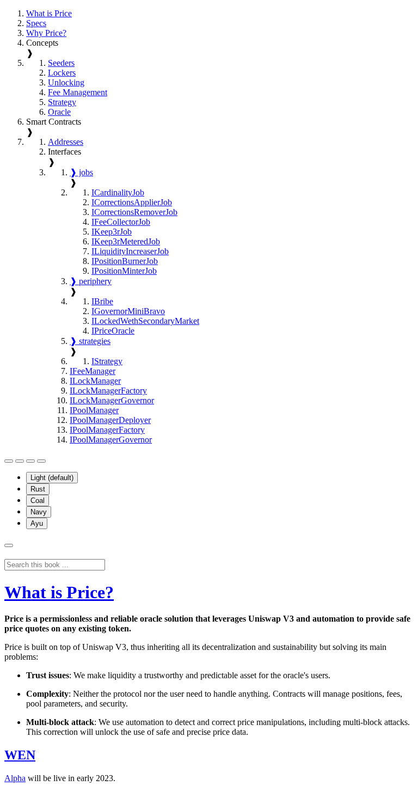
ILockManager (95, 380)
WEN (19, 755)
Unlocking (66, 82)
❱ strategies (90, 341)
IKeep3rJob (111, 231)
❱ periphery (91, 281)
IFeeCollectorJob (120, 221)
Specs (36, 23)
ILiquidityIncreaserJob (130, 251)
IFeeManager (92, 371)
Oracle (59, 111)
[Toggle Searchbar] (8, 545)
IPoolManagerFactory (107, 429)
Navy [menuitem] (38, 512)
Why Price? (46, 33)
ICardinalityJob (117, 192)
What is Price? (59, 592)
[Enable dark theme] (41, 461)
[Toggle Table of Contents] (8, 461)
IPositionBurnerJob (124, 261)
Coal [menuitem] (37, 500)
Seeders (61, 62)
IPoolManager (94, 410)
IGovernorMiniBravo (128, 311)
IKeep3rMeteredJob (125, 241)
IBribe (102, 301)
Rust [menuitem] (37, 489)
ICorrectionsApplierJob (131, 202)
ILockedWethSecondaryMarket (145, 321)
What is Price (49, 13)
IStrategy (106, 361)
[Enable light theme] (30, 461)
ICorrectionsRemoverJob (134, 212)
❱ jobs (81, 172)
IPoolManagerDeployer (110, 420)
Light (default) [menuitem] (51, 478)
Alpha (15, 778)
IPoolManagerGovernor (111, 439)
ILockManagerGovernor (112, 400)
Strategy (62, 102)
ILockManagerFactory (108, 390)
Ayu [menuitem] (36, 523)
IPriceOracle (112, 330)
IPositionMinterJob (124, 270)
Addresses (65, 141)
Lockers (62, 72)
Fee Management (77, 92)
